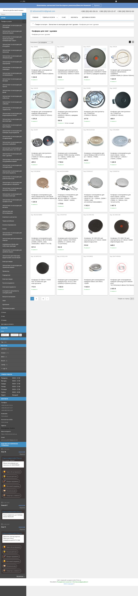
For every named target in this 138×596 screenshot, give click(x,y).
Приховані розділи (9, 308)
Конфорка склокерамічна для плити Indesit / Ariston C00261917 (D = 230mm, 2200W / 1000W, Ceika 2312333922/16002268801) (95, 198)
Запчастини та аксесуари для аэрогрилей (12, 62)
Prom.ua (78, 580)
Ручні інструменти (8, 283)
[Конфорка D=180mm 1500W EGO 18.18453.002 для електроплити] (42, 268)
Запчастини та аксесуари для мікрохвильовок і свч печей (12, 149)
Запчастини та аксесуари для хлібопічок (12, 97)
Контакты (74, 17)
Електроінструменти (9, 287)
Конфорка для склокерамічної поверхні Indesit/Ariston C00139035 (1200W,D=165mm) (41, 113)
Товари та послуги (41, 24)
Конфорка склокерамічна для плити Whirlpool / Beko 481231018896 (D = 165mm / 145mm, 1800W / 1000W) (68, 197)
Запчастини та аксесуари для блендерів (12, 26)
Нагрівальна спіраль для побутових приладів (10, 245)
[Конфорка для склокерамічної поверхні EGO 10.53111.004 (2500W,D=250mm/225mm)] (69, 268)
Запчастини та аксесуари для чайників (12, 103)
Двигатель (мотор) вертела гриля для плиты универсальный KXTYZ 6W (11, 538)
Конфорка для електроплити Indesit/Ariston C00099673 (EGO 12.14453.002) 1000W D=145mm (68, 72)
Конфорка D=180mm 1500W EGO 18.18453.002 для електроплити (41, 281)
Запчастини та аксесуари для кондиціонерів (12, 137)
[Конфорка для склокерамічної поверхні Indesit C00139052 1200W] (95, 268)
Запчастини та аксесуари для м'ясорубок (12, 45)
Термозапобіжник (8, 221)
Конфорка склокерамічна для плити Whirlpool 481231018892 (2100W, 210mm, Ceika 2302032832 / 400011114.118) (41, 241)
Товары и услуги (6, 21)
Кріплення (6, 304)
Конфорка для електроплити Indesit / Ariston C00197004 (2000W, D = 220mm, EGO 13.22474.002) (68, 241)
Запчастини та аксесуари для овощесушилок (12, 233)
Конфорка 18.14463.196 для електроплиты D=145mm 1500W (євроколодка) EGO (121, 240)
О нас (3, 316)
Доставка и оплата (7, 324)
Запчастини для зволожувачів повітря (12, 239)
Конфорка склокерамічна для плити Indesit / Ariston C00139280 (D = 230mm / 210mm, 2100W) (120, 156)
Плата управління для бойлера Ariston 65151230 (12, 515)
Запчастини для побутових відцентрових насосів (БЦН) (11, 256)
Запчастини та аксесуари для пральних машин (12, 32)
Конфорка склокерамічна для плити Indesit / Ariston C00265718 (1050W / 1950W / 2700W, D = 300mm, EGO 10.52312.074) (120, 198)
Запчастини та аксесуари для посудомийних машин (12, 160)
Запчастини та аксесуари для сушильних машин (12, 266)
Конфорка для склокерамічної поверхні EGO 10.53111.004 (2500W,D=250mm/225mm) (68, 281)
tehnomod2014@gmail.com (9, 440)
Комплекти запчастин (10, 217)
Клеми (5, 229)
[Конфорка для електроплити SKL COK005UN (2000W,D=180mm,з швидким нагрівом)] (69, 99)
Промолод (6, 271)
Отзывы (3, 320)
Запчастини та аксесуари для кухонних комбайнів (12, 143)
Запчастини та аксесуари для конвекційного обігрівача (12, 183)
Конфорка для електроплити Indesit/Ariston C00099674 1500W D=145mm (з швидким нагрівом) (95, 72)
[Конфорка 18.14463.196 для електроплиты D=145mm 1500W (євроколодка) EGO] (121, 226)
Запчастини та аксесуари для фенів (12, 91)
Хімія (4, 300)
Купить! (97, 5)
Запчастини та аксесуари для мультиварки (12, 126)
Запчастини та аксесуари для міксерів (12, 80)
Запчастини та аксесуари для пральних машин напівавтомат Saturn (12, 38)
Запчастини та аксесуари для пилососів (12, 51)
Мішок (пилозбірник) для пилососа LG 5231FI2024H (11, 464)
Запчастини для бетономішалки (8, 212)
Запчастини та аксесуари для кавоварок (12, 68)
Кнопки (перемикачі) (9, 225)
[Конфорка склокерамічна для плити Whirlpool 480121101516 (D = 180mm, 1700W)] (95, 141)
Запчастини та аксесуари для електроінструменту (12, 172)
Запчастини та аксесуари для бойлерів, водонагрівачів (12, 131)
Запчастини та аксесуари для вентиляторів (12, 120)
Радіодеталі (6, 275)
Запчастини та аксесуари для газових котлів (12, 200)
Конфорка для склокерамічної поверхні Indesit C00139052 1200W (94, 281)
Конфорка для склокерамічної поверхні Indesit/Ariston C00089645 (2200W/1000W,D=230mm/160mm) (121, 72)
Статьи (3, 312)
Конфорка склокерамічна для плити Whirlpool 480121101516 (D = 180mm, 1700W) (94, 155)
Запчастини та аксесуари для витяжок (12, 206)
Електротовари (8, 261)
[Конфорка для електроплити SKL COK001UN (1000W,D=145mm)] (121, 99)
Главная (35, 17)
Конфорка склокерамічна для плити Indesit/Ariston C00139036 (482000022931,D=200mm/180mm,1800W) (42, 196)
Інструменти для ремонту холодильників (11, 292)
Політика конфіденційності (80, 582)
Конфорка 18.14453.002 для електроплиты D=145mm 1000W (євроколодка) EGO (95, 240)
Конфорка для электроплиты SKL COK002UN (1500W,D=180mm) (94, 113)
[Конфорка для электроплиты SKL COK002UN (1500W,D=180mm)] (95, 99)
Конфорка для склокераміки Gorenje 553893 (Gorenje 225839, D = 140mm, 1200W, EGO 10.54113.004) (69, 156)
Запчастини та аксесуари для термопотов (12, 108)
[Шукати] (24, 14)
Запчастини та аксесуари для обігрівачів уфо (12, 57)
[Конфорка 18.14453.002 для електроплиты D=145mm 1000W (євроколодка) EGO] (95, 226)
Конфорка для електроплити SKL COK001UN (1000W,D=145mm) (120, 113)
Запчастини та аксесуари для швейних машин (12, 251)
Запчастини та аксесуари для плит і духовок (12, 154)
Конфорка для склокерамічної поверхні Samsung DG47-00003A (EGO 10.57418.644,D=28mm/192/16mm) (121, 282)
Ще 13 (5, 368)
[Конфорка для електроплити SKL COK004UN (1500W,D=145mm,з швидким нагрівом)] (42, 141)
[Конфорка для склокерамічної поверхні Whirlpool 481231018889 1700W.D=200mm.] (42, 58)
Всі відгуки (20, 576)
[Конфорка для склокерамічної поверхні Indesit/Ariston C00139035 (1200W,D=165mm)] (42, 99)
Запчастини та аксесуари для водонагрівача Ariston (12, 114)
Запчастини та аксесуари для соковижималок (12, 74)
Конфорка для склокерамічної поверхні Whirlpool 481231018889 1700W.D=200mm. (42, 72)
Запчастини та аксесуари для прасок (12, 85)
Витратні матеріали (9, 296)
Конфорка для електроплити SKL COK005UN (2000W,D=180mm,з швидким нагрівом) (68, 114)
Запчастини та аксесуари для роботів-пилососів (12, 177)
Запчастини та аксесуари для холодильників (12, 166)
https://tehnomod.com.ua (9, 434)
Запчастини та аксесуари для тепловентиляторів (12, 195)
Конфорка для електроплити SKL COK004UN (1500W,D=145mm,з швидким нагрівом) (41, 156)
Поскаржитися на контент (64, 582)
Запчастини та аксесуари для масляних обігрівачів (12, 189)
